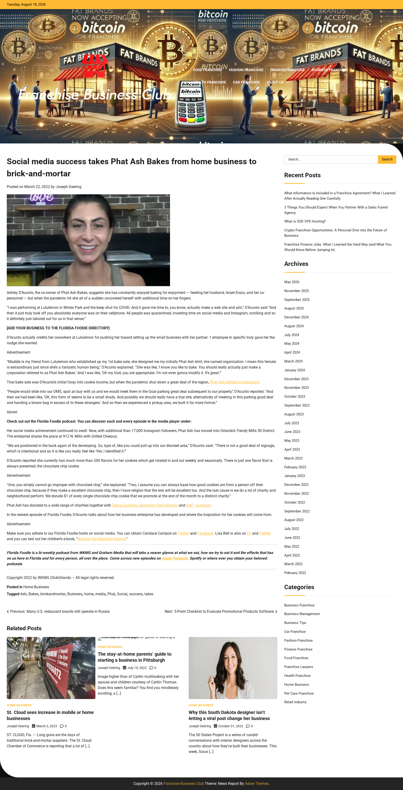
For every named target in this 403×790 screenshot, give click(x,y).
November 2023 (296, 388)
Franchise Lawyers (298, 667)
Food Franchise (207, 70)
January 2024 (294, 370)
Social (122, 594)
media (100, 594)
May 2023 (291, 441)
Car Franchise (246, 82)
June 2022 (292, 538)
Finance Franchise (287, 70)
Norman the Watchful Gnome (101, 539)
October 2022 (294, 502)
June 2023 (292, 432)
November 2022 (296, 493)
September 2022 (296, 511)
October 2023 (294, 396)
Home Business (36, 587)
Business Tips (295, 623)
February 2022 (295, 573)
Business (74, 594)
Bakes (33, 594)
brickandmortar (53, 594)
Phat (111, 594)
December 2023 (296, 379)
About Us (275, 82)
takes (148, 594)
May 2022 (291, 546)
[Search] (390, 76)
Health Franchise (209, 82)
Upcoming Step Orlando (158, 505)
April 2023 (292, 449)
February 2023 (295, 467)
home (89, 594)
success (135, 594)
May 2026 (291, 282)
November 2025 (296, 291)
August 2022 (294, 520)
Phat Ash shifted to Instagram (234, 382)
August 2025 (294, 308)
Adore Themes (257, 783)
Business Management (302, 614)
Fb (249, 533)
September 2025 (296, 300)
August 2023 (294, 414)
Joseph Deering (68, 186)
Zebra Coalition (124, 505)
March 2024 (293, 361)
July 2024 (291, 335)
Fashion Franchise (246, 70)
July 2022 (291, 529)
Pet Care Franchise (299, 693)
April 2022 (292, 555)
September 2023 (296, 405)
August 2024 (294, 326)
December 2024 (296, 317)
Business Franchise (330, 70)
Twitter (183, 533)
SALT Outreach (198, 505)
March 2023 (293, 458)
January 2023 (294, 476)
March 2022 (293, 564)
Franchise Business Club (183, 783)
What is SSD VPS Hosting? (305, 221)
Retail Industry (295, 702)
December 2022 (296, 485)
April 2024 (292, 352)
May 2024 (291, 343)
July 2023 (291, 423)
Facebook (205, 533)
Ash (23, 594)
